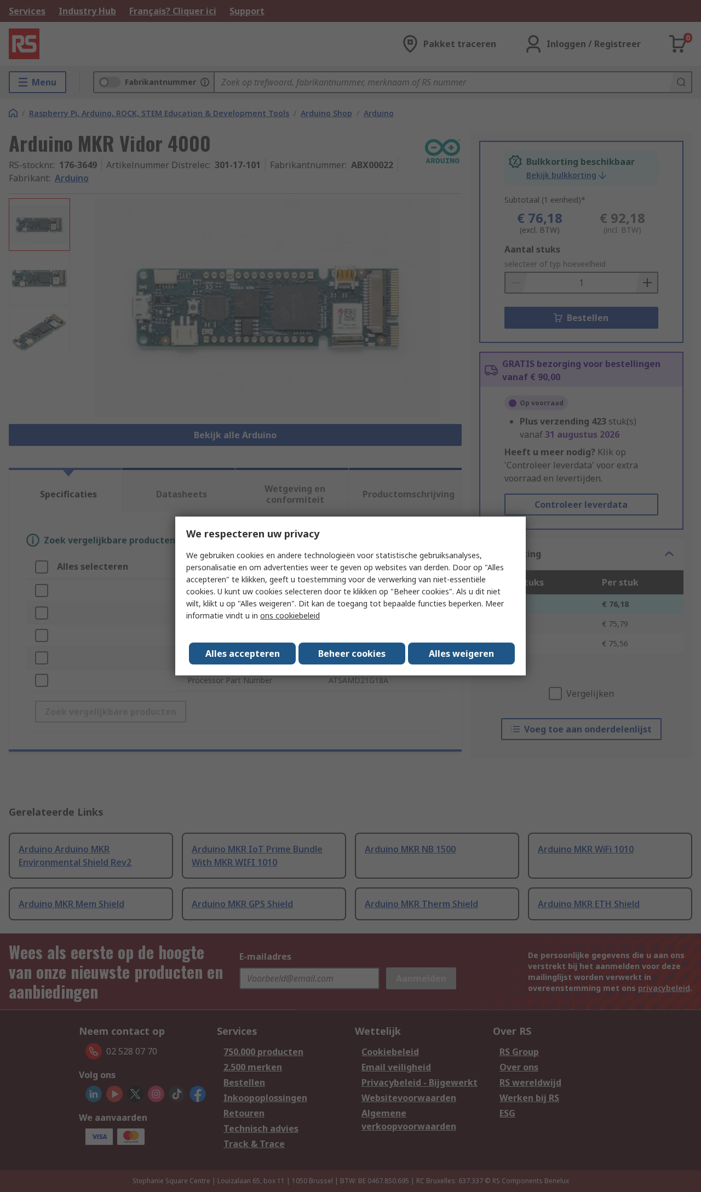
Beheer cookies (352, 653)
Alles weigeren (461, 653)
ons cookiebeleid (290, 615)
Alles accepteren (242, 653)
